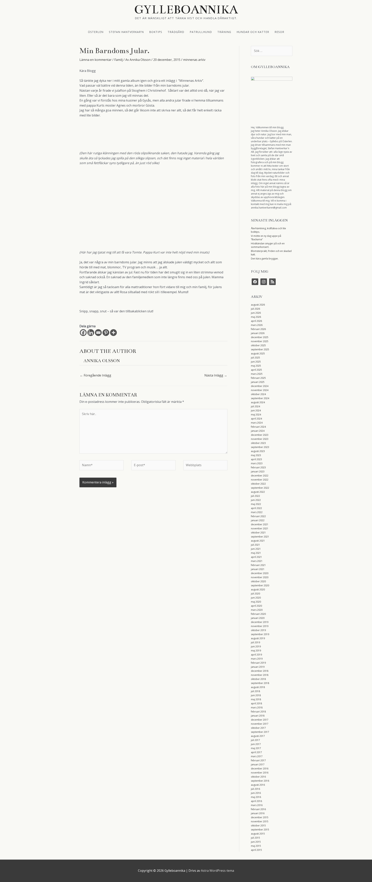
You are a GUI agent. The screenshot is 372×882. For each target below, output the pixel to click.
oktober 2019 (258, 630)
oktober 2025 (258, 345)
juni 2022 (256, 500)
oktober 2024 (258, 394)
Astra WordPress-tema (217, 870)
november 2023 (259, 439)
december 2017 (259, 719)
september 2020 (260, 585)
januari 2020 (257, 618)
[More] (113, 332)
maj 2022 (256, 504)
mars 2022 (257, 512)
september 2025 (260, 349)
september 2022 (260, 487)
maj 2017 (256, 748)
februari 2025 (258, 378)
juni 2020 (256, 597)
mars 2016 (257, 805)
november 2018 (259, 675)
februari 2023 (258, 467)
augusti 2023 (258, 451)
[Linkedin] (90, 332)
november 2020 (259, 577)
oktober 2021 (258, 532)
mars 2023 (257, 463)
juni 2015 (256, 841)
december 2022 (259, 475)
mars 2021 (257, 561)
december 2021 (259, 524)
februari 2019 (258, 662)
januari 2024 (257, 430)
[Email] (98, 332)
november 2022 (259, 479)
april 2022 (256, 508)
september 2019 (260, 634)
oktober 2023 (258, 443)
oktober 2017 (258, 728)
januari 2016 (257, 813)
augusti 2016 (258, 784)
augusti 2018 (258, 687)
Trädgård (176, 31)
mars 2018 (257, 707)
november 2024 (259, 390)
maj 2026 (256, 317)
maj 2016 (256, 797)
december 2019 (259, 622)
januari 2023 (257, 471)
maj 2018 (256, 699)
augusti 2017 (258, 736)
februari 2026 (258, 329)
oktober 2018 (258, 679)
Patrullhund (201, 31)
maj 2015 (256, 846)
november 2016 (259, 772)
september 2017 (260, 732)
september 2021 (260, 536)
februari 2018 (258, 711)
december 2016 (259, 768)
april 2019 (256, 654)
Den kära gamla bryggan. (264, 258)
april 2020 (256, 605)
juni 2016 (256, 793)
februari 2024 (258, 426)
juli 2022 (255, 496)
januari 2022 (257, 520)
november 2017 (259, 723)
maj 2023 (256, 455)
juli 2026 (255, 308)
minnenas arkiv (194, 60)
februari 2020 (258, 614)
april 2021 (256, 557)
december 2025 (259, 337)
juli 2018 (255, 691)
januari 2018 (257, 715)
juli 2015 (255, 837)
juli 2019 (255, 642)
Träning (224, 31)
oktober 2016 (258, 776)
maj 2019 (256, 650)
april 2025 (256, 369)
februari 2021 (258, 565)
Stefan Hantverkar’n (126, 31)
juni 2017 (256, 744)
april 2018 (256, 703)
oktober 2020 (258, 581)
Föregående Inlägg (95, 375)
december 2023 (259, 435)
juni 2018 (256, 695)
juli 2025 (255, 357)
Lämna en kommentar (95, 60)
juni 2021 (256, 548)
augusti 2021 (258, 540)
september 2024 (260, 398)
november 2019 (259, 626)
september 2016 (260, 780)
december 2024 (259, 386)
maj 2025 (256, 365)
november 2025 (259, 341)
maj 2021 (256, 553)
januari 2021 (257, 569)
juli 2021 (255, 544)
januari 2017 (257, 764)
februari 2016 (258, 809)
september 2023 (260, 447)
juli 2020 (255, 593)
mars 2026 (257, 325)
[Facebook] (83, 332)
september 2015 (260, 829)
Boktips (155, 31)
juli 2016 (255, 789)
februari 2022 (258, 516)
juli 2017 (255, 740)
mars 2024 (257, 422)
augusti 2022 (258, 492)
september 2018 (260, 683)
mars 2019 (257, 658)
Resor (279, 31)
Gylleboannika (186, 9)
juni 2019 (256, 646)
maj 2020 (256, 601)
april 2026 (256, 321)
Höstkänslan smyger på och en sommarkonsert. (268, 245)
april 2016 (256, 801)
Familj (118, 60)
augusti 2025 (258, 353)
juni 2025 (256, 361)
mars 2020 (257, 610)
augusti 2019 (258, 638)
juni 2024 (256, 410)
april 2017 (256, 752)
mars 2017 (257, 756)
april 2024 (256, 418)
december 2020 (259, 573)
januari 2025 (257, 382)
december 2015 (259, 817)
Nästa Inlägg (215, 375)
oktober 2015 (258, 825)
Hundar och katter (253, 31)
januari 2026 (257, 333)
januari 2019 (257, 666)
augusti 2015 (258, 833)
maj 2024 (256, 414)
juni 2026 (256, 312)
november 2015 (259, 821)
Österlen (95, 31)
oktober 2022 (258, 483)
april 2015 (256, 850)
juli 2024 (255, 406)
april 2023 (256, 459)
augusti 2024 (258, 402)
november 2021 (259, 528)
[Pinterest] (105, 332)
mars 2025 (257, 374)
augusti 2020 (258, 589)
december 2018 (259, 671)
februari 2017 (258, 760)
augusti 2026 (258, 304)
